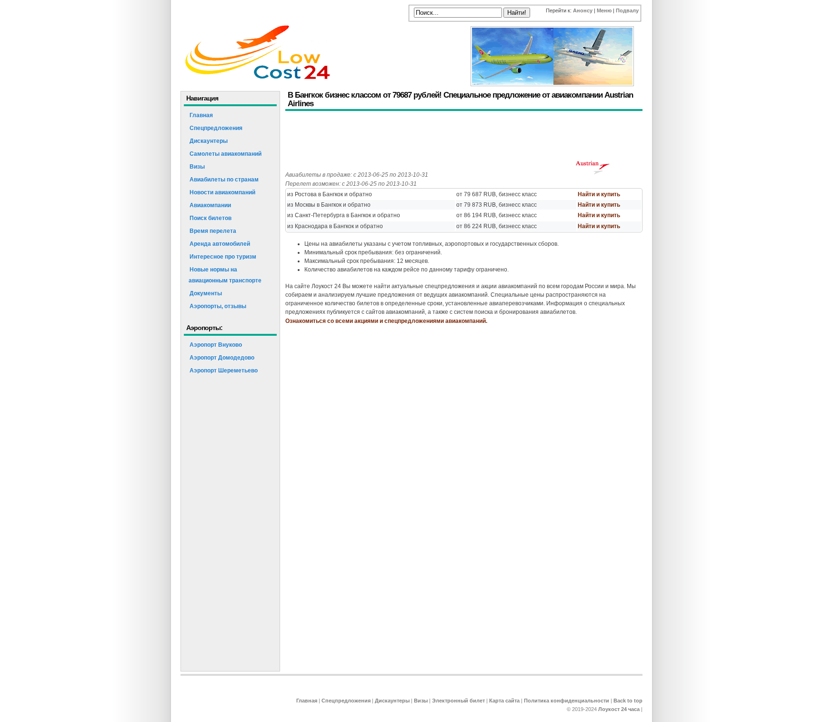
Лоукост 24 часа (619, 709)
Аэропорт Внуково (216, 344)
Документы (206, 293)
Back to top (627, 700)
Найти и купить (599, 194)
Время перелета (213, 231)
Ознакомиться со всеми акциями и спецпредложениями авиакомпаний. (386, 321)
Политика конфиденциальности (566, 700)
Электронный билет (458, 700)
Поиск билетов (210, 218)
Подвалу (627, 10)
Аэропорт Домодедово (222, 357)
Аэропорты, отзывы (218, 306)
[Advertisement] (458, 137)
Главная (201, 115)
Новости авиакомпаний (222, 192)
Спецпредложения (216, 128)
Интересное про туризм (223, 256)
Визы (197, 166)
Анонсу (582, 10)
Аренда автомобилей (220, 244)
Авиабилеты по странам (224, 179)
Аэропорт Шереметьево (224, 370)
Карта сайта (504, 700)
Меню (604, 10)
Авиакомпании (210, 205)
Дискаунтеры (209, 141)
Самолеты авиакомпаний (225, 153)
